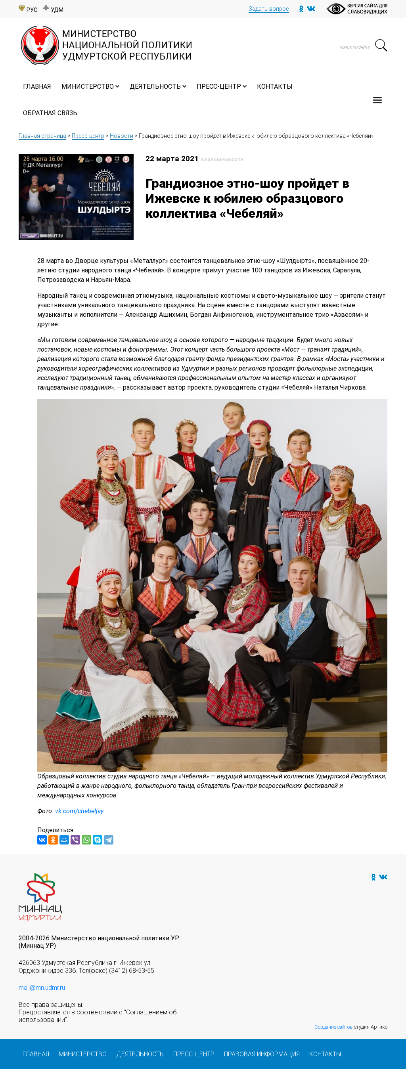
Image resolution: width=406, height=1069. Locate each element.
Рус (32, 10)
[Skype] (97, 840)
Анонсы (211, 159)
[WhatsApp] (86, 840)
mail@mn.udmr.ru (42, 987)
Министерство (87, 86)
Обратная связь (50, 113)
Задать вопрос (269, 9)
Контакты (275, 86)
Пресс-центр (219, 86)
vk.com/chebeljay (79, 811)
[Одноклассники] (53, 840)
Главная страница (42, 136)
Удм (57, 10)
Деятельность (155, 86)
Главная (37, 86)
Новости (121, 136)
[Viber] (75, 840)
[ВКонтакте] (42, 840)
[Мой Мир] (64, 840)
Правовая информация (262, 1054)
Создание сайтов (333, 1027)
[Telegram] (108, 840)
